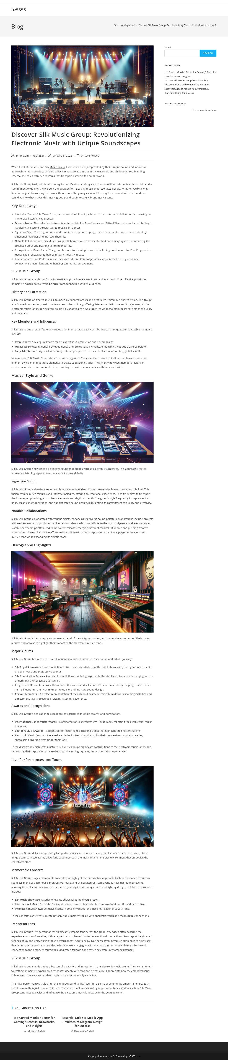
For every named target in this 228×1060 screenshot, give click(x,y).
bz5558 (18, 9)
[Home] (115, 25)
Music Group (57, 167)
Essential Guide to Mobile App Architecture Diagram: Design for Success (82, 1022)
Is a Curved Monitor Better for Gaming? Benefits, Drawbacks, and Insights (34, 1022)
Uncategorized (90, 155)
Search (168, 47)
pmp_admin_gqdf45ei (30, 155)
